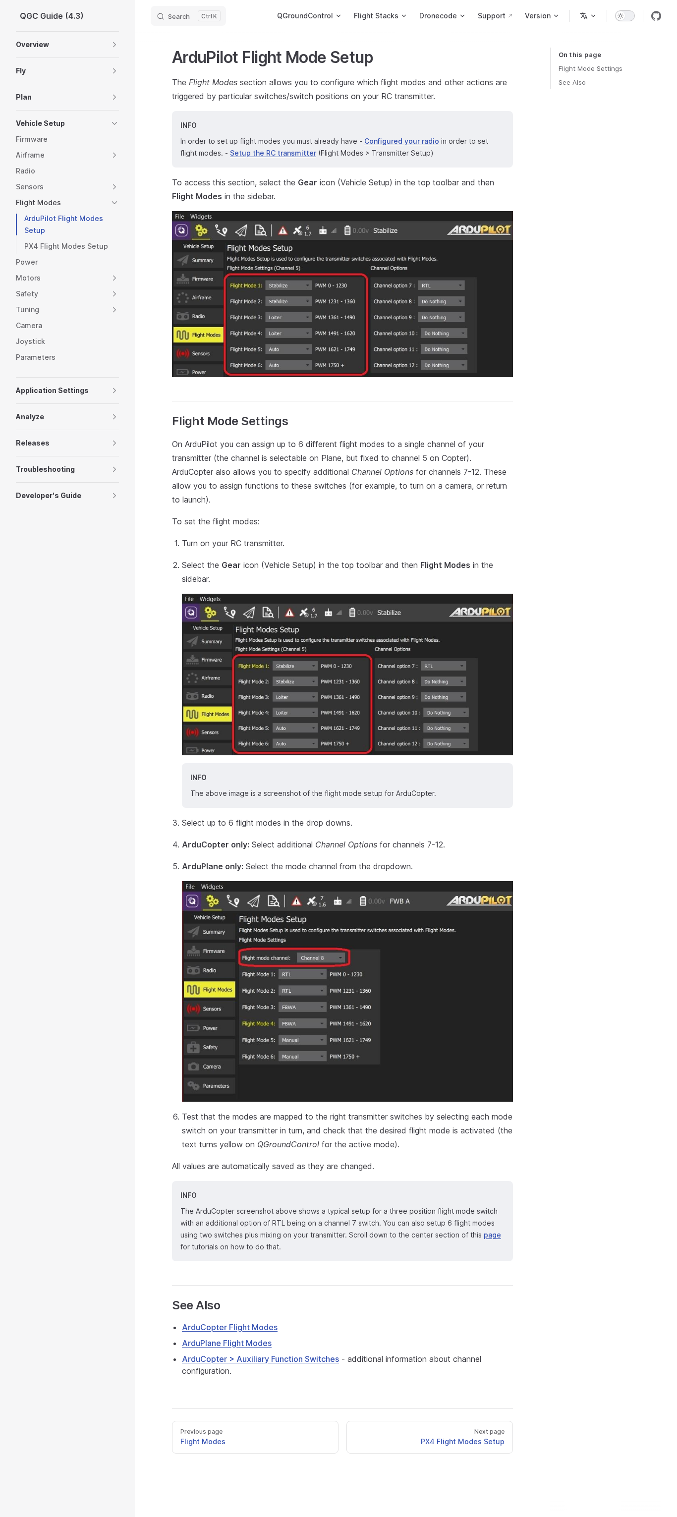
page (492, 1235)
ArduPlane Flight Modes (227, 1343)
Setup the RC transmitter (273, 153)
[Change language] (588, 16)
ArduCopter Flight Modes (230, 1327)
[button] (114, 45)
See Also (572, 82)
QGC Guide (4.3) (52, 16)
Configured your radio (401, 141)
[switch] (625, 15)
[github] (656, 16)
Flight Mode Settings (590, 68)
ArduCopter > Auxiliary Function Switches (260, 1359)
